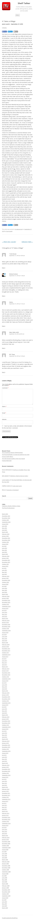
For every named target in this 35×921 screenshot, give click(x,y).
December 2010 (6, 817)
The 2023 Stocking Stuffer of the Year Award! (13, 458)
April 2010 (4, 833)
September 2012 (6, 775)
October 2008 (5, 869)
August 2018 (5, 632)
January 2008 (5, 888)
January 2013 (5, 767)
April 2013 (4, 761)
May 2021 (4, 572)
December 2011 (6, 793)
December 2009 (6, 841)
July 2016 (4, 683)
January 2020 (5, 598)
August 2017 (5, 656)
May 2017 (4, 662)
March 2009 (5, 859)
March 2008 (5, 883)
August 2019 (5, 608)
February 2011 (5, 813)
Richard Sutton (13, 274)
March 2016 (5, 691)
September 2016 (6, 679)
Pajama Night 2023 (6, 460)
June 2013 (4, 757)
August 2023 (5, 524)
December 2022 (6, 538)
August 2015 (5, 705)
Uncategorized (18, 229)
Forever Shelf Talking (7, 456)
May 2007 (4, 904)
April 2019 (4, 616)
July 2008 (4, 875)
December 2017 (6, 648)
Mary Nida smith (14, 332)
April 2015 (4, 713)
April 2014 (4, 737)
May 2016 (4, 687)
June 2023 (4, 526)
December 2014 (6, 721)
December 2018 (6, 624)
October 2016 (5, 676)
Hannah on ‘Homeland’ (13, 490)
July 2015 (4, 707)
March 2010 (5, 835)
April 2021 (4, 574)
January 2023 (5, 536)
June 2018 (4, 636)
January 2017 (5, 670)
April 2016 (4, 689)
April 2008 (4, 881)
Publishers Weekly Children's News (11, 506)
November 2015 (6, 699)
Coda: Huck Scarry (17, 486)
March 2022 (5, 554)
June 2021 (4, 570)
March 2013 (5, 763)
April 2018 (4, 640)
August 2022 (5, 544)
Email (4, 413)
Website (4, 419)
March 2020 (5, 594)
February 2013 (5, 765)
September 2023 (6, 522)
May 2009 (4, 855)
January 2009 (5, 863)
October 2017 (5, 652)
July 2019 (4, 610)
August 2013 (5, 753)
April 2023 (4, 530)
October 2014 (5, 725)
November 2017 (6, 650)
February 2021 (5, 576)
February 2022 (5, 556)
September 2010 (6, 823)
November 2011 (6, 795)
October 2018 (5, 628)
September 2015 (6, 703)
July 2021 (4, 568)
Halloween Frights (27, 242)
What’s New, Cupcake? (9, 242)
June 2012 (4, 781)
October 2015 (5, 701)
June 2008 (4, 877)
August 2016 (5, 681)
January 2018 (5, 646)
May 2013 (4, 759)
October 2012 (5, 773)
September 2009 (6, 847)
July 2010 (4, 827)
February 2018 (5, 644)
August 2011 (5, 801)
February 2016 (5, 693)
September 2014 (6, 727)
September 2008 (6, 871)
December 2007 (6, 890)
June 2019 (4, 612)
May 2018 (4, 638)
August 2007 (5, 898)
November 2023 (6, 518)
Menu (17, 15)
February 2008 (5, 886)
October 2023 (5, 520)
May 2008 (4, 879)
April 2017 (4, 664)
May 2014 (4, 735)
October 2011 (5, 797)
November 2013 (6, 747)
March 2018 (5, 642)
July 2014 (4, 731)
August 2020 (5, 584)
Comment (5, 388)
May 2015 (4, 711)
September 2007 (6, 896)
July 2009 (4, 851)
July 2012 (4, 779)
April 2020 (4, 592)
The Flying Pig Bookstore (8, 508)
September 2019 (6, 606)
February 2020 (5, 596)
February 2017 (5, 668)
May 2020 (4, 590)
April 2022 (4, 552)
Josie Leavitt (9, 231)
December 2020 (6, 580)
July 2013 (4, 755)
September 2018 (6, 630)
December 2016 (6, 672)
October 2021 (5, 564)
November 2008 (6, 867)
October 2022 (5, 542)
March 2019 (5, 618)
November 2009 (6, 843)
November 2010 (6, 819)
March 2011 (5, 811)
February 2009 (5, 861)
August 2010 (5, 825)
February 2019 (5, 620)
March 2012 (5, 787)
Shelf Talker (24, 3)
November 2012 (6, 771)
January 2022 (5, 558)
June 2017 (4, 660)
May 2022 (4, 550)
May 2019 (4, 614)
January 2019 (5, 622)
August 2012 (5, 777)
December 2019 (6, 600)
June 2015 (4, 709)
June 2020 (4, 588)
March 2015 (5, 715)
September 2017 (6, 654)
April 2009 (4, 857)
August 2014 (5, 729)
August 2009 (5, 849)
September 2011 (6, 799)
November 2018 (6, 626)
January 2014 (5, 743)
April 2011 (4, 809)
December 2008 (6, 865)
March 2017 (5, 666)
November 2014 (6, 723)
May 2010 (4, 831)
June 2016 (4, 685)
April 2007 (4, 906)
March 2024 (5, 514)
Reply (3, 268)
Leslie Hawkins (6, 480)
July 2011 (4, 803)
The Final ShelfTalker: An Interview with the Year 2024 (15, 454)
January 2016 (5, 695)
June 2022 (4, 548)
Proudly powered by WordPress (10, 918)
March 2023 (5, 532)
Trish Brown (12, 254)
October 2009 (5, 845)
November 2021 (6, 562)
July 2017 (4, 658)
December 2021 (6, 560)
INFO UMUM (5, 476)
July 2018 (4, 634)
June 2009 (4, 853)
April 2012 (4, 785)
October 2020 (5, 582)
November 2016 (6, 674)
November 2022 (6, 540)
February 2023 (5, 534)
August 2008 (5, 873)
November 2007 (6, 892)
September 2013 (6, 751)
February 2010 (5, 837)
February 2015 (5, 717)
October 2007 (5, 894)
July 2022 (4, 546)
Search (4, 496)
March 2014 (5, 739)
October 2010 (5, 821)
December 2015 (6, 697)
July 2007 (4, 900)
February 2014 (5, 741)
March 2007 (5, 908)
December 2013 (6, 745)
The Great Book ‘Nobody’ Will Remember (12, 452)
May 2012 (4, 783)
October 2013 (5, 749)
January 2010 (5, 839)
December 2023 (6, 516)
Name (4, 406)
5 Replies (4, 27)
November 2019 (6, 602)
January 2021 (5, 578)
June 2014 (4, 733)
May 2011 (4, 807)
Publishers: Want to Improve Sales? (19, 476)
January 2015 (5, 719)
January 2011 (5, 815)
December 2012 (6, 769)
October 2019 (5, 604)
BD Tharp (12, 354)
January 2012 (5, 791)
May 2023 (4, 528)
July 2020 (4, 586)
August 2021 (5, 566)
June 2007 (4, 902)
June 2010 (4, 829)
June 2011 (4, 805)
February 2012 (5, 789)
